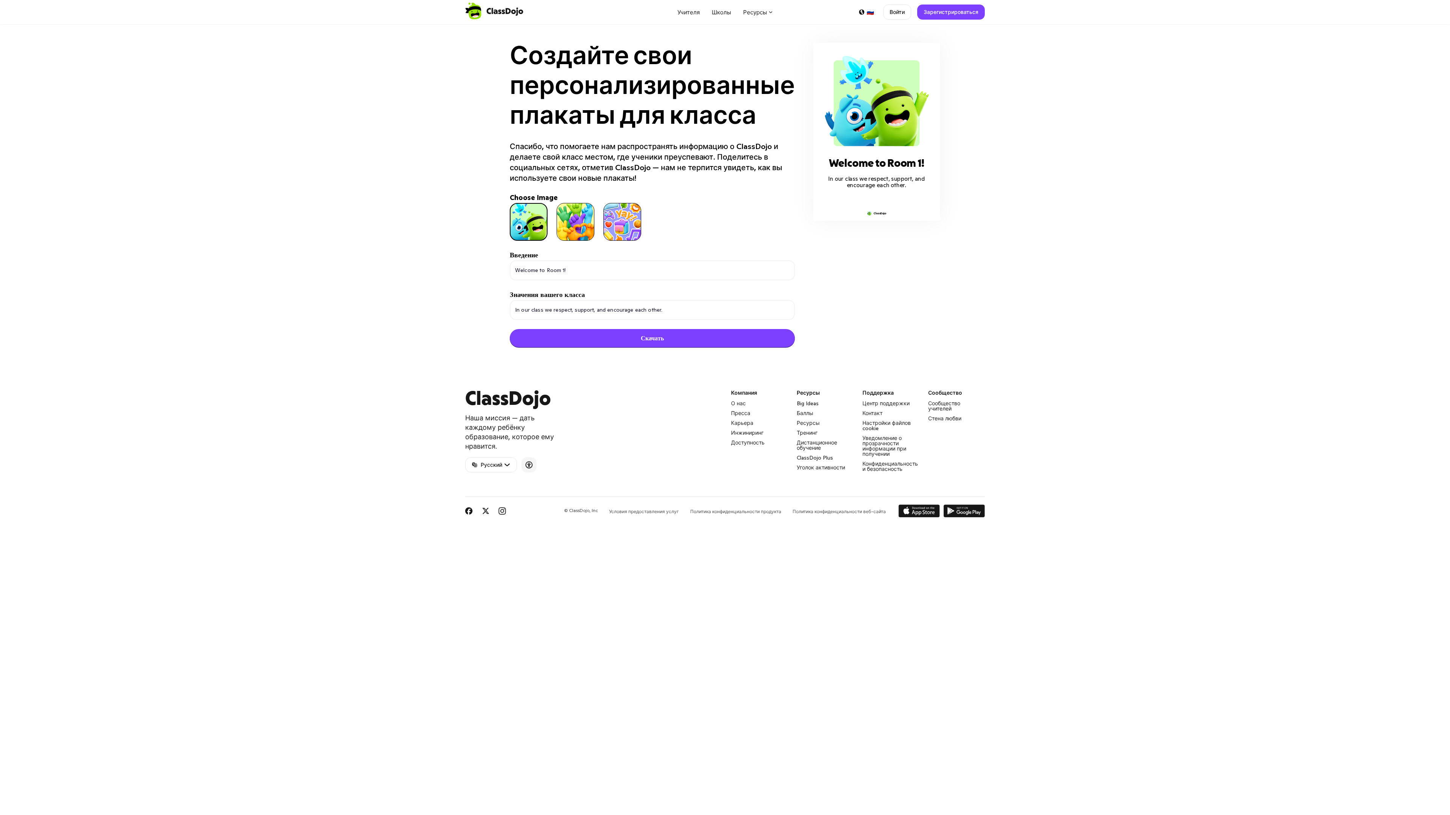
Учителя (688, 12)
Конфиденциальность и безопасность (890, 466)
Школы (721, 12)
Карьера (742, 423)
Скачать (652, 338)
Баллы (805, 413)
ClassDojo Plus (815, 457)
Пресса (740, 413)
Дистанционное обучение (817, 445)
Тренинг (807, 432)
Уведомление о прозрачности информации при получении (884, 446)
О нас (738, 403)
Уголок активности (821, 467)
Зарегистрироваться (951, 12)
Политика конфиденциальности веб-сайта (839, 511)
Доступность (748, 442)
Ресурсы (808, 423)
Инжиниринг (747, 432)
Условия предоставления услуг (644, 511)
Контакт (872, 413)
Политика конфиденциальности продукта (735, 511)
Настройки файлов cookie (886, 426)
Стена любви (944, 418)
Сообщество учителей (944, 406)
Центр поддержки (886, 403)
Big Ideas (808, 403)
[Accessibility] (529, 464)
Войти (897, 12)
